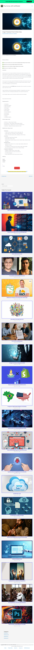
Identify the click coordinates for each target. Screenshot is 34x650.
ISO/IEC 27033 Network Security (17, 253)
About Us (15, 647)
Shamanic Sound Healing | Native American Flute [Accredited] (17, 537)
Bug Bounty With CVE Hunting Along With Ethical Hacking (17, 428)
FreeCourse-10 (6, 634)
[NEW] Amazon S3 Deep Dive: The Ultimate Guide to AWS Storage (17, 297)
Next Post (31, 176)
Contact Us (20, 647)
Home (5, 647)
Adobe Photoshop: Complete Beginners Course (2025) (17, 624)
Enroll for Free (17, 168)
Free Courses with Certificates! (12, 6)
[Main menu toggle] (32, 6)
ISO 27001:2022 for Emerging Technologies (17, 515)
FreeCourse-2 (6, 636)
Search (3, 184)
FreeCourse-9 (6, 638)
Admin (19, 211)
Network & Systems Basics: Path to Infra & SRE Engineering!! (17, 232)
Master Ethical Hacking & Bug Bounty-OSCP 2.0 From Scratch (17, 450)
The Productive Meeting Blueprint (17, 341)
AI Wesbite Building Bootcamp (17, 559)
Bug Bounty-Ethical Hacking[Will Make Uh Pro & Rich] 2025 (17, 471)
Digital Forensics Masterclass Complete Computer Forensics (17, 210)
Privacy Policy (10, 647)
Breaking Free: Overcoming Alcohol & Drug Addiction (17, 580)
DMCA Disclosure (27, 647)
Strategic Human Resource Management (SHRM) (17, 362)
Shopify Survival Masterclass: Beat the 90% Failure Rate (17, 384)
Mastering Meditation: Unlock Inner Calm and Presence (17, 602)
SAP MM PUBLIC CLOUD (17, 493)
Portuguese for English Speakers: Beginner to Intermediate (17, 406)
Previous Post (3, 176)
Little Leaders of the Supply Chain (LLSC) (17, 319)
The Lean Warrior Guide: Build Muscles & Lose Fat (17, 275)
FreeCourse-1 (11, 33)
